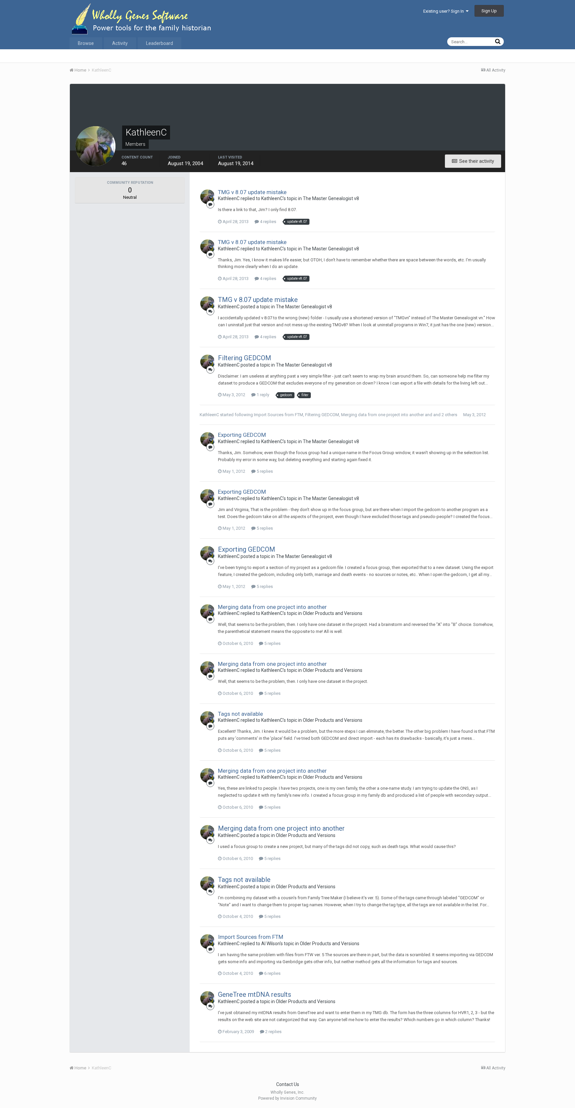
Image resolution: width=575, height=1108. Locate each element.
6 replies (272, 973)
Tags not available (240, 713)
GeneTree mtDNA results (254, 994)
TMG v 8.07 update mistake (252, 192)
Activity (120, 43)
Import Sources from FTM (278, 414)
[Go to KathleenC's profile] (207, 196)
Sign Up (489, 10)
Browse (86, 43)
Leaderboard (159, 43)
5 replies (264, 471)
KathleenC (209, 414)
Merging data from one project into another (382, 414)
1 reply (262, 394)
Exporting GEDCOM (242, 434)
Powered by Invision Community (287, 1098)
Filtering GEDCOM (244, 358)
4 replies (267, 221)
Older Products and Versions (332, 613)
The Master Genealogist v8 (331, 198)
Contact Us (287, 1084)
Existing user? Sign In (444, 11)
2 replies (273, 1031)
